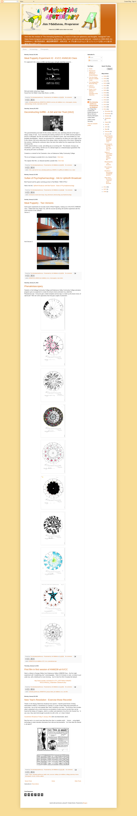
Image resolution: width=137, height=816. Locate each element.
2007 (105, 189)
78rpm (30, 774)
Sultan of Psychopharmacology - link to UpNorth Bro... (109, 156)
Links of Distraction (92, 86)
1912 (30, 169)
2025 (105, 78)
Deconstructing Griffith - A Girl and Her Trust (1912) (49, 112)
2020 (105, 90)
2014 (105, 104)
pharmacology (28, 103)
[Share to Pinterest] (34, 100)
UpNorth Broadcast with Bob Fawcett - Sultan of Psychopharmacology (53, 185)
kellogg (68, 774)
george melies (49, 691)
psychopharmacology (66, 194)
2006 (105, 191)
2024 (105, 81)
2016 (105, 100)
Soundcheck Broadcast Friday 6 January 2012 (37, 716)
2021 (105, 88)
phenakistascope (52, 661)
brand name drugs (39, 194)
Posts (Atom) (35, 784)
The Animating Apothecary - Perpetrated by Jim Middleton (94, 104)
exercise (53, 102)
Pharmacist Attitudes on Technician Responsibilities (93, 73)
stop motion (40, 103)
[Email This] (26, 100)
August (107, 122)
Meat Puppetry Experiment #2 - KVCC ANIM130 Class (50, 58)
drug (46, 194)
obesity (74, 102)
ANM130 (48, 102)
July (106, 124)
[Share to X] (30, 100)
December (108, 111)
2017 (105, 97)
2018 (105, 95)
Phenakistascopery (33, 286)
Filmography (44, 49)
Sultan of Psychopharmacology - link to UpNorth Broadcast (52, 178)
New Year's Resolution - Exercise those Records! (48, 700)
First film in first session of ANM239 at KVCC (46, 669)
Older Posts (78, 781)
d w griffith (59, 169)
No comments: (69, 97)
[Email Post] (75, 97)
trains (73, 169)
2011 (105, 187)
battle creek (46, 774)
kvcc (64, 102)
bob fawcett (32, 194)
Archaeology (34, 49)
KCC (43, 661)
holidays (57, 774)
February (107, 131)
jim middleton (59, 102)
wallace (42, 776)
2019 (105, 92)
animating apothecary (34, 102)
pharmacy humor (74, 774)
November (108, 113)
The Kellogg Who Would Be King (93, 83)
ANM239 (54, 169)
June (106, 127)
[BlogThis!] (28, 100)
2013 (105, 107)
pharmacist (50, 194)
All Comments (94, 60)
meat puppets (69, 102)
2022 (105, 85)
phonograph (28, 776)
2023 (105, 83)
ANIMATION (43, 102)
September (108, 118)
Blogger (85, 803)
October (107, 116)
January (107, 134)
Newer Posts (28, 781)
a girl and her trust (36, 169)
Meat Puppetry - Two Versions (38, 203)
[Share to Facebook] (32, 100)
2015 (105, 102)
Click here (60, 157)
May (106, 129)
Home (25, 49)
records (34, 103)
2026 (105, 76)
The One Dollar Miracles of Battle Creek (93, 79)
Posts (91, 57)
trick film (45, 103)
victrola (38, 776)
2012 (105, 109)
